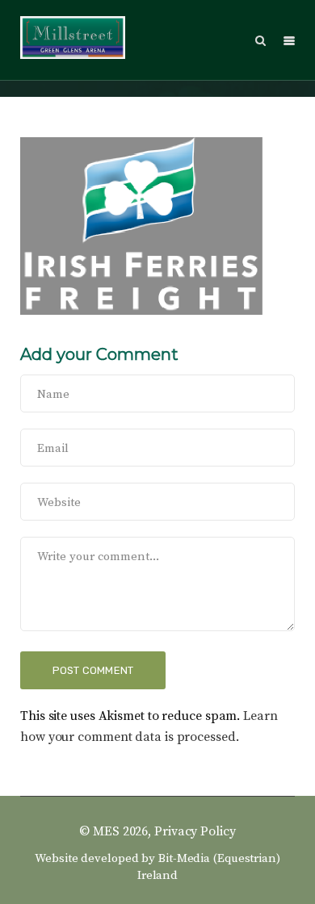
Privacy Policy (195, 831)
